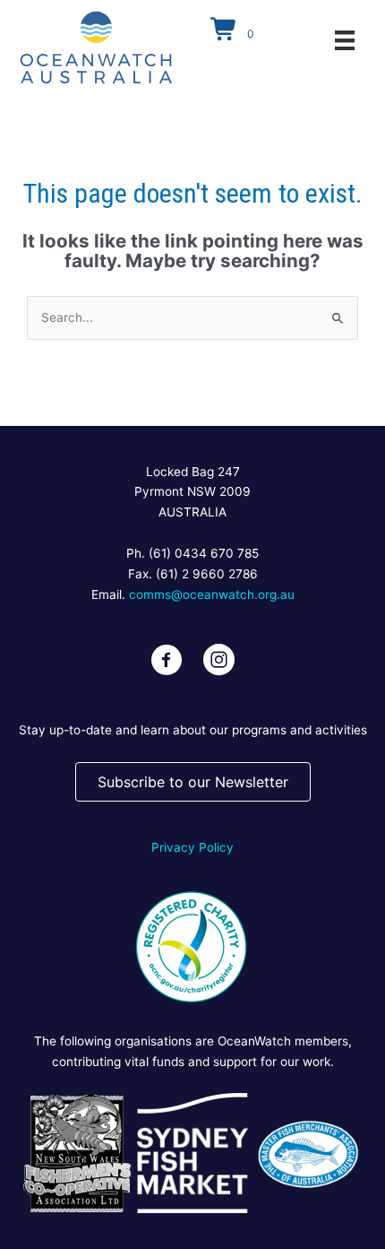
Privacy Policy (192, 847)
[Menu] (344, 40)
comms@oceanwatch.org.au (212, 594)
